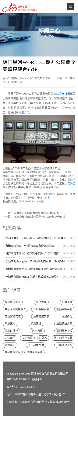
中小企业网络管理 (15, 309)
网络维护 (10, 345)
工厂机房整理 (36, 345)
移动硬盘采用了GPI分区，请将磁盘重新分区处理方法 (40, 242)
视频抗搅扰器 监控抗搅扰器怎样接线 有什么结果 (40, 269)
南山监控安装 (13, 316)
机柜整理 (41, 302)
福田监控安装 (13, 302)
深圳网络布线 (34, 352)
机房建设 (36, 323)
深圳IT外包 (11, 330)
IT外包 (46, 197)
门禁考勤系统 (64, 345)
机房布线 (67, 302)
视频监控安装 (13, 352)
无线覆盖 (10, 337)
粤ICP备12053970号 (17, 379)
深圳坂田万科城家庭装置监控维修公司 (36, 213)
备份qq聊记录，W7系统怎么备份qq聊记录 (40, 245)
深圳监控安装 (41, 309)
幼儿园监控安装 (63, 337)
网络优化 (67, 316)
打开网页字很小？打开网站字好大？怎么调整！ (40, 253)
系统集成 (10, 323)
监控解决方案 (64, 323)
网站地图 (36, 379)
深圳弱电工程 (64, 330)
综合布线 (61, 93)
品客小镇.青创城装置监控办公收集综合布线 (39, 216)
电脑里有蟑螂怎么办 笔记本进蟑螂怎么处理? (40, 276)
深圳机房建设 (61, 402)
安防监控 (27, 337)
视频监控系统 (64, 309)
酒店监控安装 (41, 316)
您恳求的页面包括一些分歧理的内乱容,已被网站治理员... (40, 265)
